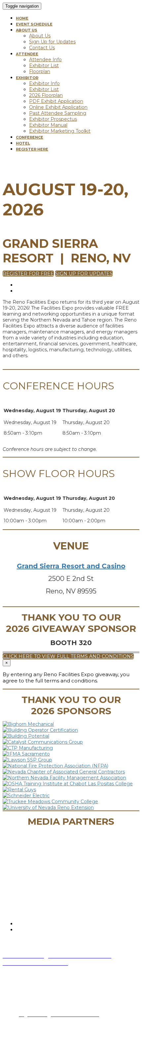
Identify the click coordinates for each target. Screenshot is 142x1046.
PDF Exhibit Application (56, 101)
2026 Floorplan (46, 95)
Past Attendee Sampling (57, 113)
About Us (40, 36)
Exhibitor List (44, 65)
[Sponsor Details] (28, 724)
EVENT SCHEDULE (34, 24)
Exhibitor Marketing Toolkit (59, 131)
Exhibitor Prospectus (53, 119)
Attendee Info (45, 60)
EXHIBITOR (27, 77)
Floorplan (39, 71)
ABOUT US (26, 30)
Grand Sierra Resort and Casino (71, 566)
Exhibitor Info (44, 83)
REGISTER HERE (32, 149)
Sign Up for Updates (52, 42)
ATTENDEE (27, 54)
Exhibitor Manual (48, 125)
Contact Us (42, 48)
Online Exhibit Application (58, 107)
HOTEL (23, 143)
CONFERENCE (29, 137)
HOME (22, 18)
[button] (28, 274)
